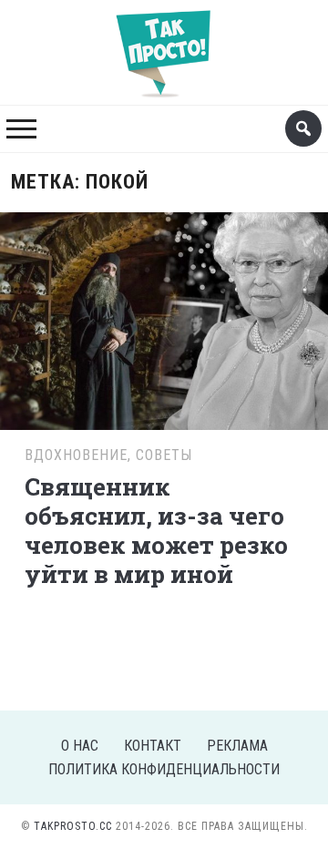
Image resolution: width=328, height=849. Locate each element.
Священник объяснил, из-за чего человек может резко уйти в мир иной (156, 530)
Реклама (237, 745)
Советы (164, 455)
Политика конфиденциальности (164, 769)
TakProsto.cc (73, 826)
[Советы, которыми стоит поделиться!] (164, 43)
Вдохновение (76, 455)
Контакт (152, 745)
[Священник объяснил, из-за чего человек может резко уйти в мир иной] (163, 318)
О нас (79, 745)
